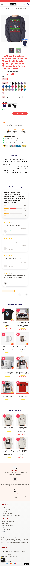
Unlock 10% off (2, 560)
